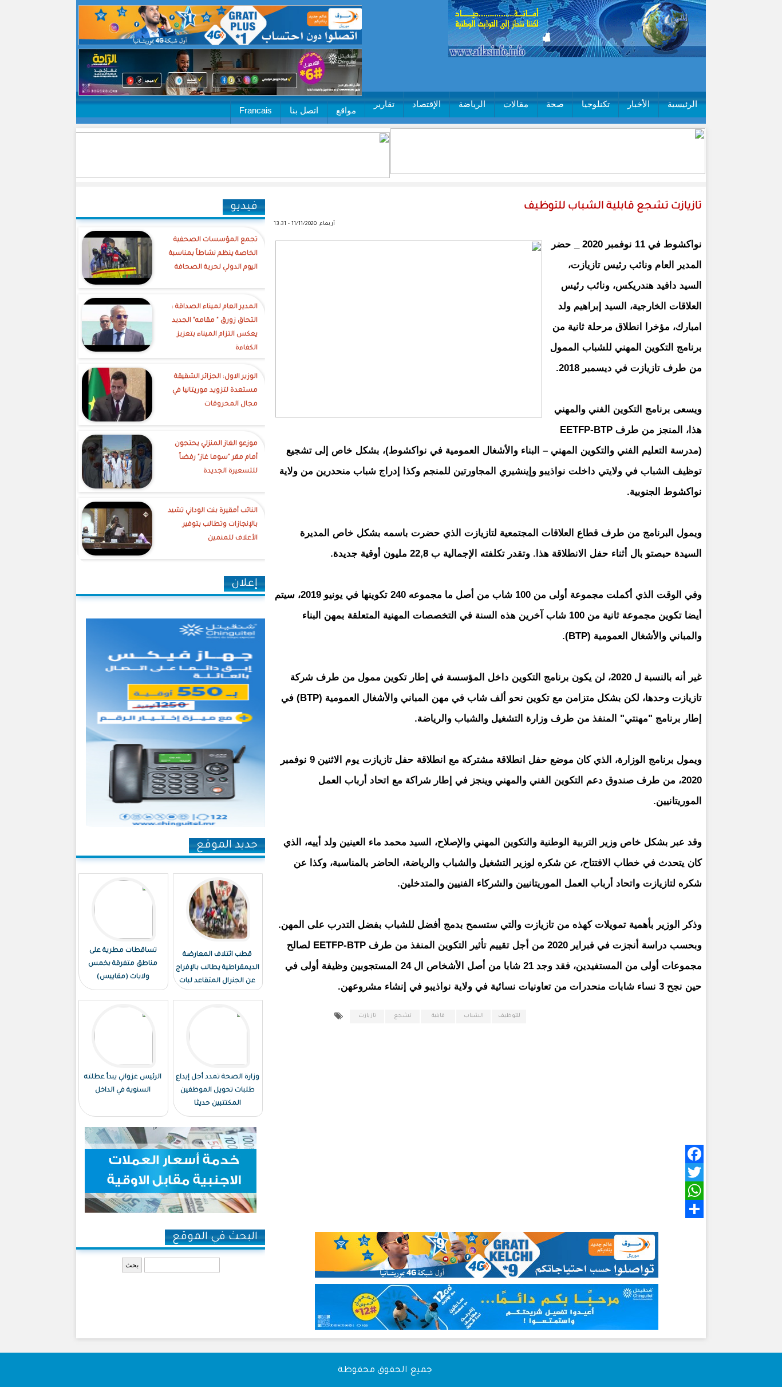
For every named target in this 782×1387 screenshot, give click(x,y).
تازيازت (367, 1016)
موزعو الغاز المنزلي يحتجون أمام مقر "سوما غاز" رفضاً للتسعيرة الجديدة (216, 457)
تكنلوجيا (596, 104)
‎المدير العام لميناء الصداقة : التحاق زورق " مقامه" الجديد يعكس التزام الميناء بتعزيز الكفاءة (215, 328)
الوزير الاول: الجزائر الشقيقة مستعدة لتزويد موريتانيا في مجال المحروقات (215, 390)
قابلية (438, 1016)
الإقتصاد (426, 104)
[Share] (503, 1209)
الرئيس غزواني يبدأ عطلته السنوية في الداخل (122, 1084)
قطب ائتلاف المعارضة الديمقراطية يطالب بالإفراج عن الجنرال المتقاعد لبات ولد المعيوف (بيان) (217, 974)
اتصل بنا (304, 110)
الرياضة (472, 104)
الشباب (474, 1016)
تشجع (403, 1016)
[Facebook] (503, 1154)
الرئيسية (682, 104)
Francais (255, 110)
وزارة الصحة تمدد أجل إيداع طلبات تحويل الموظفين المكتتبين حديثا (217, 1091)
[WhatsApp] (503, 1190)
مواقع (346, 110)
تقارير (384, 104)
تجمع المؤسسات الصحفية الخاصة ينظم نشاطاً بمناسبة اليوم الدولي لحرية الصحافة (213, 254)
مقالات (515, 104)
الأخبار (638, 104)
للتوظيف (509, 1016)
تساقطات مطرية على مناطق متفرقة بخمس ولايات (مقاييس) (122, 964)
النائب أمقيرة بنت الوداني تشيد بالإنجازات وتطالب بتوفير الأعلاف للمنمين (213, 524)
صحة (555, 104)
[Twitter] (503, 1172)
